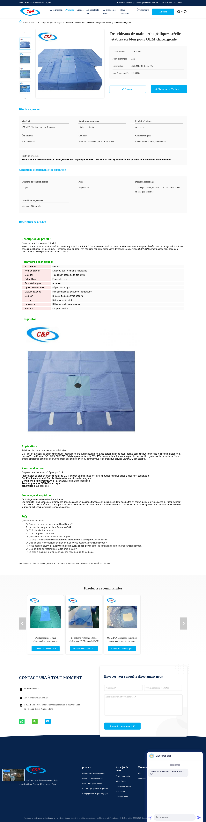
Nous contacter (124, 11)
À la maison (56, 9)
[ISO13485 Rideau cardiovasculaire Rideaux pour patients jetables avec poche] (84, 613)
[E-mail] (51, 723)
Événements (143, 9)
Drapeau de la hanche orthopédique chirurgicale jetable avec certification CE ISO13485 (45, 641)
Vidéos (80, 9)
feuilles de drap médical (44, 563)
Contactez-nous (122, 796)
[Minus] (199, 756)
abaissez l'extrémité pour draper (95, 563)
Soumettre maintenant (120, 726)
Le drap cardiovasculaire (67, 563)
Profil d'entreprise (123, 776)
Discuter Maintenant (163, 13)
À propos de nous (109, 11)
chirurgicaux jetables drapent (51, 22)
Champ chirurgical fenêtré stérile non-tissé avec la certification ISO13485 (160, 641)
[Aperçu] (30, 12)
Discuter (129, 89)
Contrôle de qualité (123, 786)
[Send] (199, 817)
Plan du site (120, 791)
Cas (139, 773)
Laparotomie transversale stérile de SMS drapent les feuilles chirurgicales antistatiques (122, 641)
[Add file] (150, 817)
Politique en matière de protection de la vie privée (43, 818)
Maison (25, 22)
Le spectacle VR (92, 11)
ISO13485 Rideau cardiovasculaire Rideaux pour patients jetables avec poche (83, 641)
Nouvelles (142, 778)
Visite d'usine (121, 781)
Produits (69, 9)
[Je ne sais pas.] (25, 723)
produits (34, 22)
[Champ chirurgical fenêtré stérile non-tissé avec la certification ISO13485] (160, 613)
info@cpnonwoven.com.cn (36, 697)
